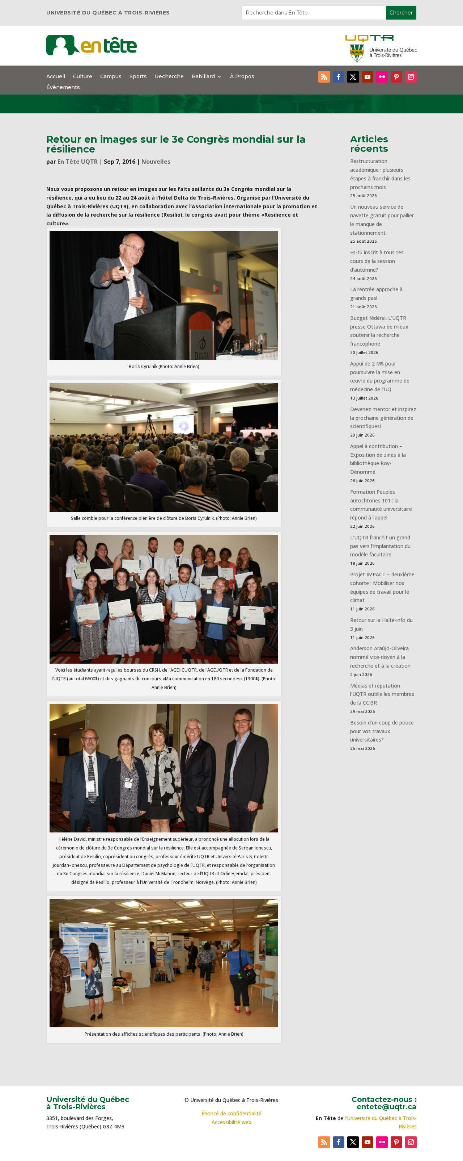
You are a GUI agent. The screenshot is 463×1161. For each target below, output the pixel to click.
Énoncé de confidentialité (231, 1113)
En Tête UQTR (78, 162)
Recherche (169, 77)
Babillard (203, 77)
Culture (82, 77)
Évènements (63, 88)
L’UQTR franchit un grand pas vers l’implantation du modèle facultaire (380, 546)
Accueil (55, 77)
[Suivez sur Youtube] (367, 77)
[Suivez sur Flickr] (382, 77)
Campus (111, 77)
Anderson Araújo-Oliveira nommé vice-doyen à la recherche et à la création (380, 657)
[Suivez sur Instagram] (411, 77)
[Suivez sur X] (353, 77)
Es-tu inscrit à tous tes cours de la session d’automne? (377, 261)
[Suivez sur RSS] (324, 77)
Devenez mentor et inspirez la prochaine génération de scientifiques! (383, 418)
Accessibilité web (231, 1122)
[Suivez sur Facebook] (338, 77)
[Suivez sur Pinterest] (396, 77)
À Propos (242, 77)
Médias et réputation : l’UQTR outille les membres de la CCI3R (382, 694)
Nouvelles (155, 162)
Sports (138, 77)
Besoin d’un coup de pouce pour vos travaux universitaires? (382, 731)
